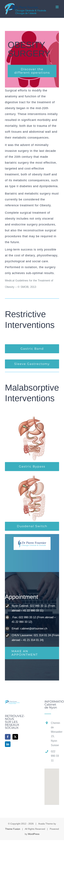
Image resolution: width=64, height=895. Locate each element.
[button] (52, 784)
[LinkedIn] (8, 744)
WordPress (33, 834)
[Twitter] (15, 737)
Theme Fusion (12, 829)
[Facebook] (8, 737)
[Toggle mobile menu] (57, 7)
